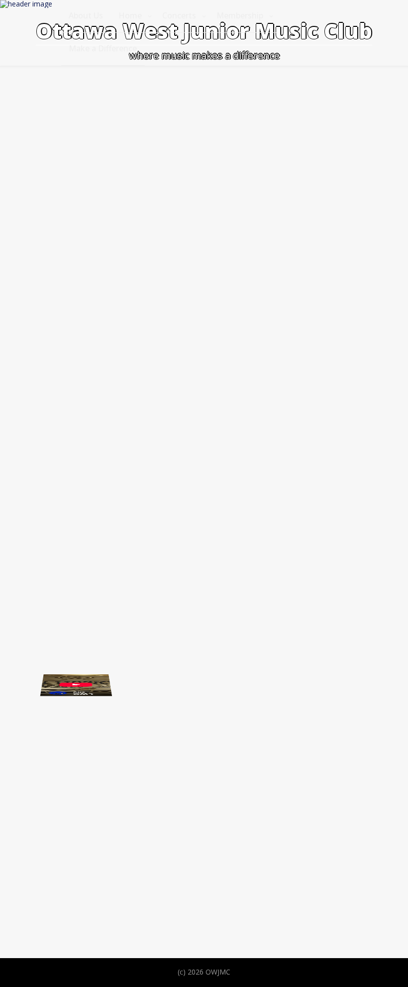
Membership (239, 15)
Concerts (179, 15)
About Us (86, 15)
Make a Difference (103, 48)
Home (130, 15)
